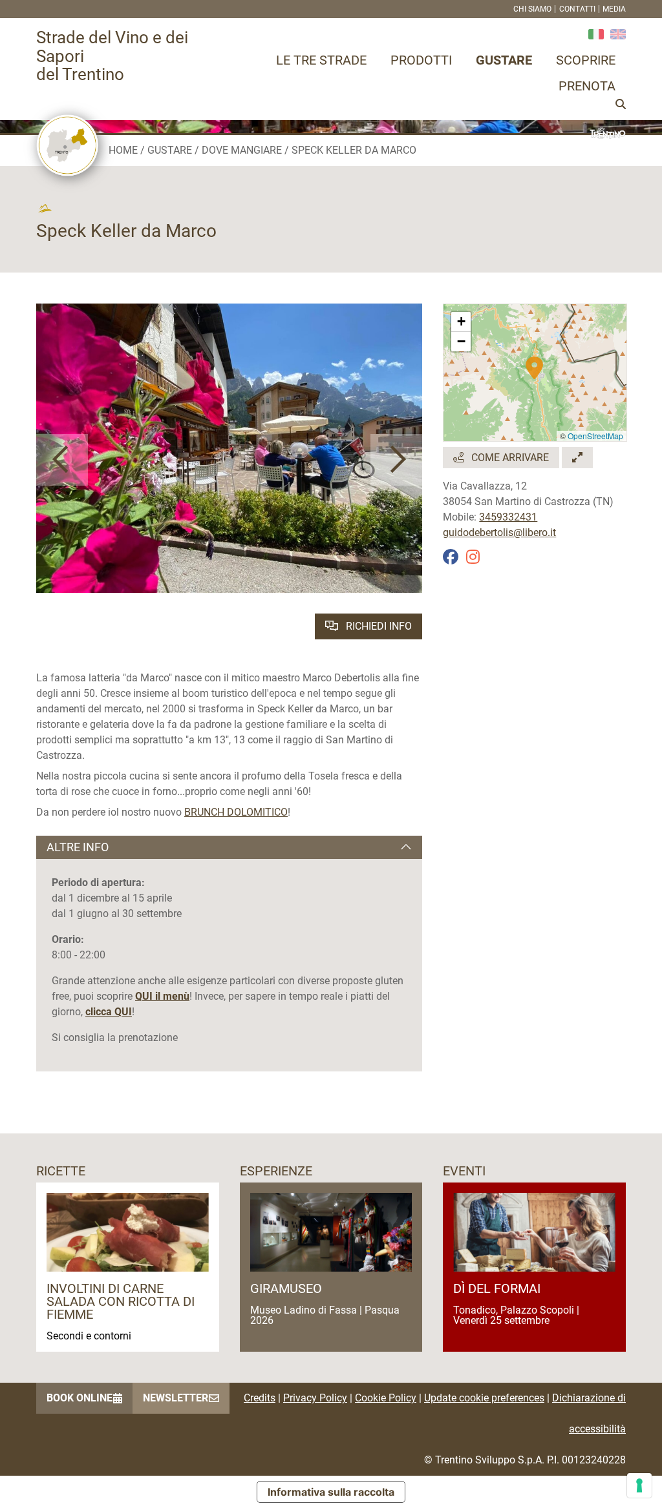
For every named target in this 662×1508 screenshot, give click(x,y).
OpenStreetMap (595, 435)
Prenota (587, 86)
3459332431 (508, 517)
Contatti (577, 9)
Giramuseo (286, 1288)
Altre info (78, 847)
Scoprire (585, 60)
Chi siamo (532, 9)
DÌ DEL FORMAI (496, 1288)
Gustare (504, 60)
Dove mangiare (242, 150)
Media (614, 9)
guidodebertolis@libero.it (499, 532)
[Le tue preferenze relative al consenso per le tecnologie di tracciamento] (639, 1485)
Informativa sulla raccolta (331, 1491)
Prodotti (421, 60)
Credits (259, 1398)
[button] (62, 460)
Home (123, 150)
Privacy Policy (315, 1398)
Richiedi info (377, 626)
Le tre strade (321, 60)
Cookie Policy (385, 1398)
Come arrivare (509, 457)
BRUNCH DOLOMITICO (236, 812)
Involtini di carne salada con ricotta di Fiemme (121, 1301)
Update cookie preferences (484, 1398)
